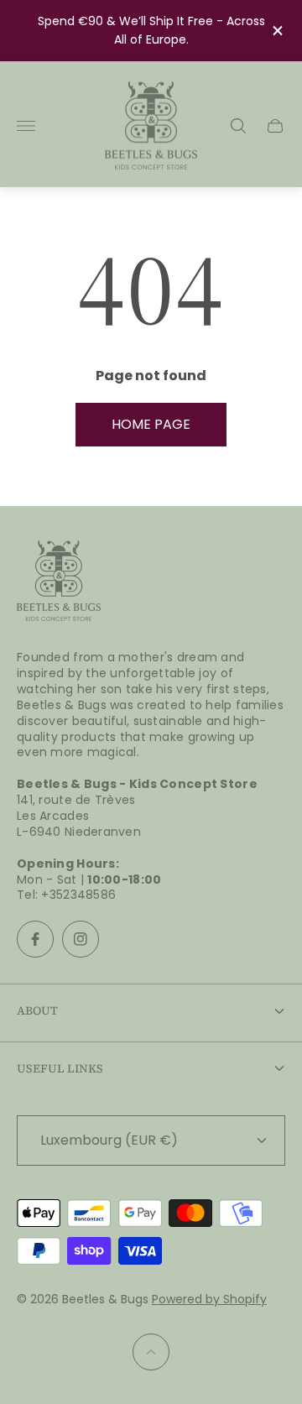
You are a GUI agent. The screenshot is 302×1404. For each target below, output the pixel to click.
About (37, 1010)
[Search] (238, 125)
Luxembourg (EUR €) (109, 1140)
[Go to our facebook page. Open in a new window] (35, 939)
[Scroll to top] (151, 1352)
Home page (151, 424)
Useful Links (60, 1068)
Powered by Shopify (209, 1299)
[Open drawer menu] (26, 125)
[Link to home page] (59, 582)
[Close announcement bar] (276, 30)
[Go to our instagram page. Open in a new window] (80, 939)
